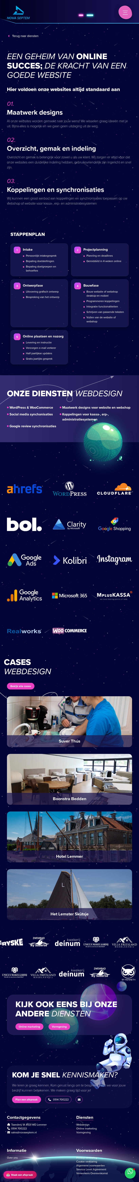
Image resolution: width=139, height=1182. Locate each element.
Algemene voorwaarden (90, 1165)
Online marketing (29, 1027)
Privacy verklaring (86, 1158)
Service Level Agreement (91, 1169)
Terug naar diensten (25, 36)
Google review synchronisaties (32, 426)
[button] (130, 1173)
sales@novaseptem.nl (24, 1132)
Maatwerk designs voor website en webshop (96, 407)
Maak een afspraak (19, 1175)
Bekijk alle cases (20, 686)
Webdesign (83, 1125)
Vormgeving (59, 1027)
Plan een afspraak (26, 1099)
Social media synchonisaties (31, 414)
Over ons (12, 1158)
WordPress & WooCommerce (31, 407)
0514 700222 (61, 1099)
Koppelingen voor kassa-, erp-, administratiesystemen (85, 417)
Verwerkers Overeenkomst (92, 1173)
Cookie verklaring (86, 1162)
